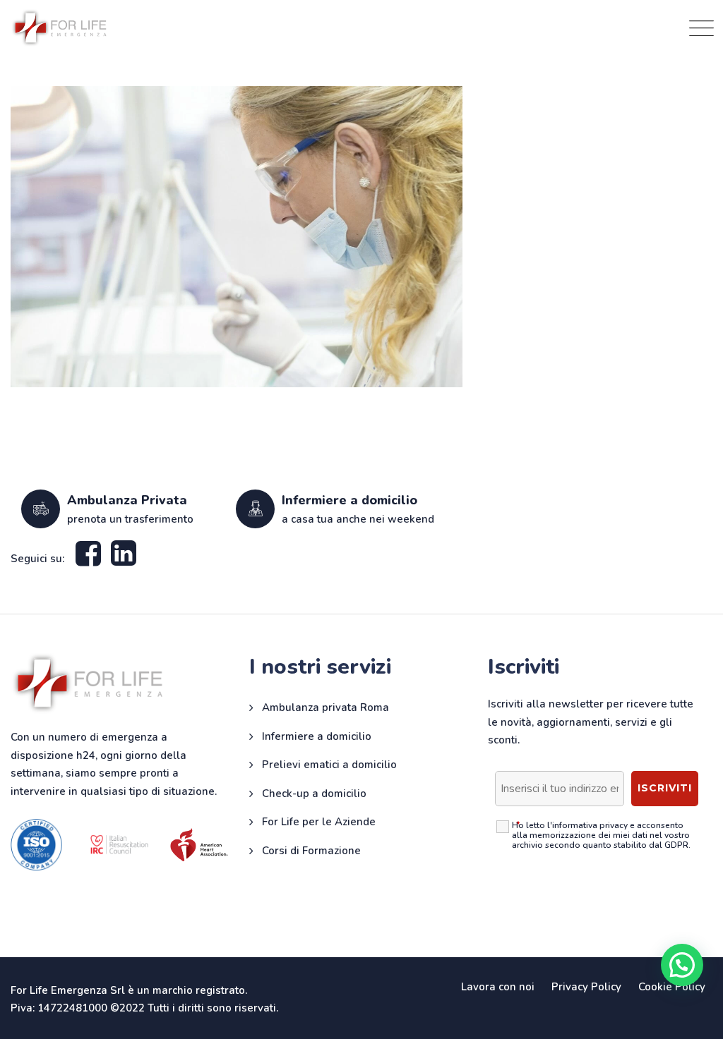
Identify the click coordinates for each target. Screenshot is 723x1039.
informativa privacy (590, 825)
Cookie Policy (671, 987)
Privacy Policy (586, 987)
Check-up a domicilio (314, 793)
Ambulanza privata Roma (325, 707)
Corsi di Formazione (311, 851)
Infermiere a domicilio (316, 736)
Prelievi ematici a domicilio (329, 765)
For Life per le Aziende (319, 822)
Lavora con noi (497, 987)
